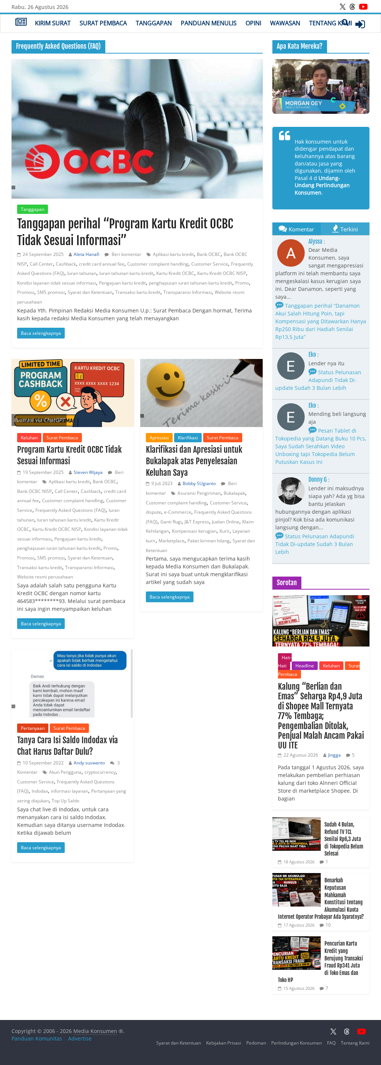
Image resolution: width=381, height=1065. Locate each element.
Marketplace (172, 541)
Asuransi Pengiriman (199, 493)
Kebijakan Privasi (223, 1043)
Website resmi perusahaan (45, 577)
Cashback (66, 264)
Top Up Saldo (65, 801)
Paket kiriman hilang (209, 541)
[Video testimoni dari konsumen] (321, 86)
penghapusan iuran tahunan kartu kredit (190, 283)
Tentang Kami (330, 23)
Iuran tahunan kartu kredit (126, 273)
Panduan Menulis (209, 23)
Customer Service (209, 264)
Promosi (25, 292)
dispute (153, 512)
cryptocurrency (100, 772)
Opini (253, 23)
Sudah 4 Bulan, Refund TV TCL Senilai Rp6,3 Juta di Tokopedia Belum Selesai (343, 839)
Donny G (317, 479)
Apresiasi (159, 437)
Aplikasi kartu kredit (173, 254)
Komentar (301, 229)
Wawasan (285, 23)
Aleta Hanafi (86, 254)
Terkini (349, 229)
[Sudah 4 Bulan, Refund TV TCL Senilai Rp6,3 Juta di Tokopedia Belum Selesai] (296, 821)
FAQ (331, 1043)
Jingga (334, 755)
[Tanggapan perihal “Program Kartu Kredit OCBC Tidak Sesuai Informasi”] (137, 129)
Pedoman (256, 1043)
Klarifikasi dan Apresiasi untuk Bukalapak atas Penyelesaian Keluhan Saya (194, 461)
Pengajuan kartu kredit (122, 283)
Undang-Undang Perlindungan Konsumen (322, 185)
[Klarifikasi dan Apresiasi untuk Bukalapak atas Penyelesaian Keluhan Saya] (201, 393)
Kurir (225, 531)
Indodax (40, 791)
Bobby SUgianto (199, 483)
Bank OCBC (209, 254)
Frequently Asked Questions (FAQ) (70, 510)
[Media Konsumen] (21, 22)
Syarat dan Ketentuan (90, 292)
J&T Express (197, 522)
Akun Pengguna (65, 772)
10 (328, 925)
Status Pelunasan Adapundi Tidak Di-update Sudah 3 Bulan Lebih (318, 380)
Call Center (41, 264)
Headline (304, 666)
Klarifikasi (188, 437)
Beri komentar (126, 254)
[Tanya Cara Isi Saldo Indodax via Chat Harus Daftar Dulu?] (73, 683)
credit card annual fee (101, 264)
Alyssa (315, 241)
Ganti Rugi (171, 522)
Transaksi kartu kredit (137, 292)
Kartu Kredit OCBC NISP (221, 273)
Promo (242, 283)
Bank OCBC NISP (34, 491)
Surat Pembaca (103, 23)
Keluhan (29, 437)
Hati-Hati (285, 661)
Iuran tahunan (81, 273)
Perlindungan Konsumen (296, 1043)
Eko (312, 354)
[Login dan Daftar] (360, 24)
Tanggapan (154, 23)
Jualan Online (225, 522)
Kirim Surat (53, 23)
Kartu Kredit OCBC (175, 273)
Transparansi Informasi (187, 292)
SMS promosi (51, 292)
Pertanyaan (33, 728)
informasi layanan (69, 791)
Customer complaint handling (157, 264)
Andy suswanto (89, 763)
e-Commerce (177, 512)
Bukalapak (234, 493)
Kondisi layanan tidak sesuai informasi (56, 283)
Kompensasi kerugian (194, 531)
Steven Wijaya (88, 472)
